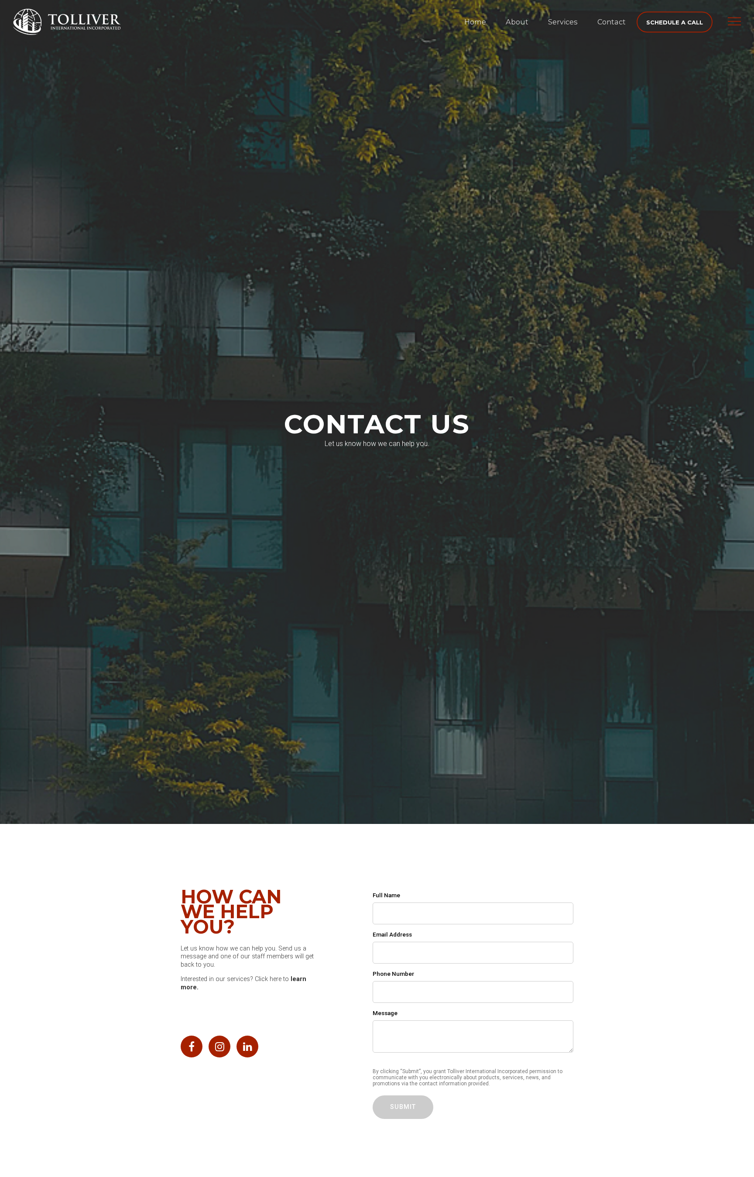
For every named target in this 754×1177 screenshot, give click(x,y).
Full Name (386, 895)
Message (385, 1012)
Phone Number (393, 973)
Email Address (392, 934)
